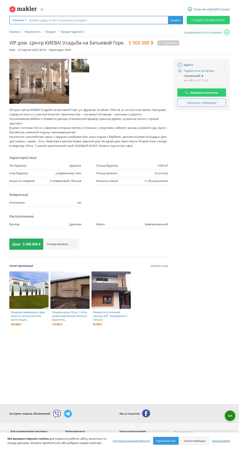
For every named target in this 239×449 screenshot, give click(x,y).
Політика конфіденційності (131, 441)
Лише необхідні (195, 441)
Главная (14, 31)
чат (230, 415)
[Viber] (57, 413)
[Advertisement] (202, 137)
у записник (170, 43)
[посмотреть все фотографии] (14, 276)
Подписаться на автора (199, 71)
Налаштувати (221, 441)
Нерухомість (33, 31)
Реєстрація (223, 9)
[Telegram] (68, 413)
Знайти (175, 20)
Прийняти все (166, 441)
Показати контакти (204, 92)
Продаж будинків (72, 31)
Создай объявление (208, 20)
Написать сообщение (201, 102)
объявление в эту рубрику (203, 32)
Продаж (51, 31)
